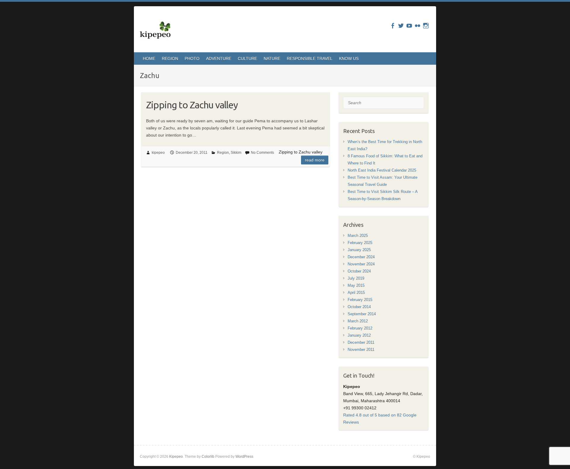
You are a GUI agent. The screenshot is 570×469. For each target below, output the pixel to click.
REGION (170, 58)
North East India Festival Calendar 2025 (382, 170)
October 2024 (359, 271)
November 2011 (361, 349)
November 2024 (361, 264)
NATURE (272, 58)
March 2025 (358, 235)
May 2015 (356, 285)
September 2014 (362, 314)
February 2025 (360, 242)
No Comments (262, 152)
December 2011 (361, 342)
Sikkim (236, 152)
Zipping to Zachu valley (192, 104)
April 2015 (356, 292)
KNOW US (349, 58)
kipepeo (158, 152)
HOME (149, 58)
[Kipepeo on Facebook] (393, 25)
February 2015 (360, 299)
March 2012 (358, 321)
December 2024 (361, 257)
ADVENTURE (218, 58)
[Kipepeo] (156, 31)
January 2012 (359, 335)
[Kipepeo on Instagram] (426, 25)
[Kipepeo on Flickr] (418, 25)
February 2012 (360, 328)
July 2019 (356, 278)
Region (223, 152)
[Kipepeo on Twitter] (401, 25)
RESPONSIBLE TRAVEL (309, 58)
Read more (314, 160)
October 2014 (359, 307)
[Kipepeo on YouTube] (409, 25)
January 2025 (359, 250)
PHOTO (192, 58)
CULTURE (247, 58)
